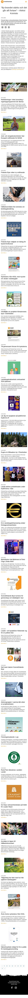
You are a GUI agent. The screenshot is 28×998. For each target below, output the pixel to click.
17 (2, 968)
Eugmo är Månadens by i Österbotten (14, 452)
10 (6, 966)
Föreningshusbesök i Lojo (9, 737)
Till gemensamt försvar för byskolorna (14, 346)
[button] (26, 2)
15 (20, 966)
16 (23, 966)
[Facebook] (2, 27)
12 (12, 966)
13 (15, 966)
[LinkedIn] (6, 27)
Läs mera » (3, 112)
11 (9, 966)
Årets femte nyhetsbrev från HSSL (13, 914)
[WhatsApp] (9, 27)
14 (18, 966)
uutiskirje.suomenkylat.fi (18, 69)
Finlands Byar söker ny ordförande (13, 172)
